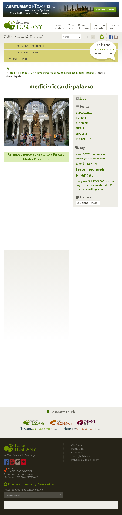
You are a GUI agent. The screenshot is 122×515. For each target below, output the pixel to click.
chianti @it (81, 158)
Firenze (22, 72)
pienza (79, 189)
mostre (110, 181)
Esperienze (84, 112)
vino (100, 189)
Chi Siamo (77, 445)
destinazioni (87, 163)
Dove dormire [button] (83, 26)
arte (86, 153)
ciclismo (92, 158)
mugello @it (81, 185)
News (80, 128)
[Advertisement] (61, 373)
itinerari (95, 176)
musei (91, 185)
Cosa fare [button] (71, 26)
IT (93, 36)
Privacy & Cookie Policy (85, 460)
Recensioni (84, 138)
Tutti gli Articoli (80, 456)
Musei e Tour (19, 59)
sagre (85, 189)
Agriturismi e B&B (24, 52)
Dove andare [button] (59, 26)
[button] (102, 36)
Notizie (81, 133)
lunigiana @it (84, 181)
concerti (101, 158)
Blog (12, 72)
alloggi (79, 155)
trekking (92, 189)
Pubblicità (77, 449)
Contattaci (77, 452)
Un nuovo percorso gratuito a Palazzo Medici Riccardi (62, 72)
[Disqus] (36, 204)
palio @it (108, 185)
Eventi (81, 118)
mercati (99, 181)
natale (98, 185)
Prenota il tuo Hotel (27, 46)
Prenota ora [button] (113, 26)
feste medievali (90, 169)
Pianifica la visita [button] (98, 26)
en (88, 36)
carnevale (98, 154)
